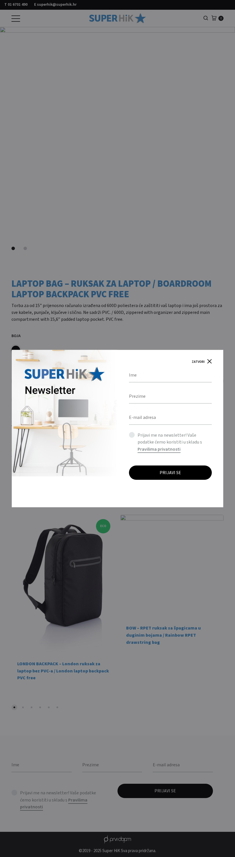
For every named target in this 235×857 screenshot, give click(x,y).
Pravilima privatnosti (159, 449)
